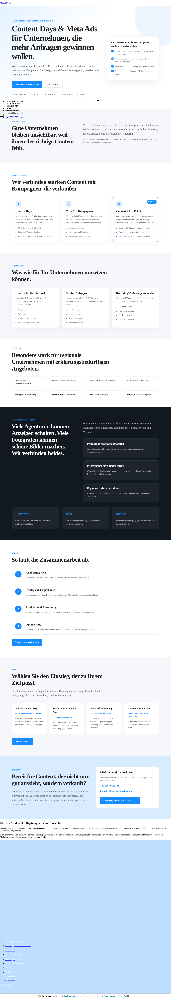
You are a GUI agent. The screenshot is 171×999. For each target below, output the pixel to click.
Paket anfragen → (22, 741)
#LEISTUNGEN (13, 104)
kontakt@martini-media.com (116, 791)
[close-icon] (1, 108)
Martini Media (5, 3)
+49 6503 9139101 (109, 785)
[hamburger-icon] (98, 100)
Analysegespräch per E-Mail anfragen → (120, 800)
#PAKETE (11, 108)
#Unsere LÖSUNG (15, 102)
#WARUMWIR (12, 106)
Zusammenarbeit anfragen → (27, 642)
